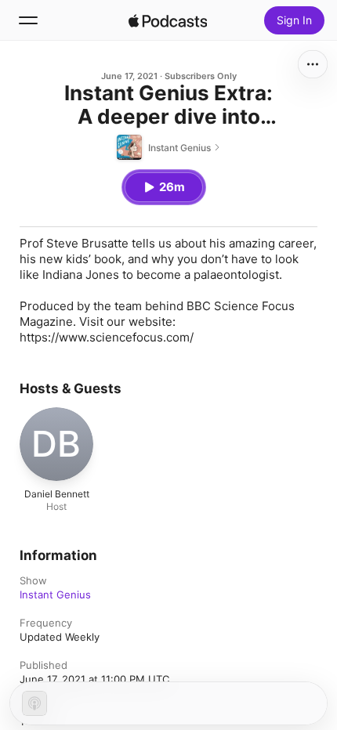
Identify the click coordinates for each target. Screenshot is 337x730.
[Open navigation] (28, 20)
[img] (168, 20)
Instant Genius (55, 594)
